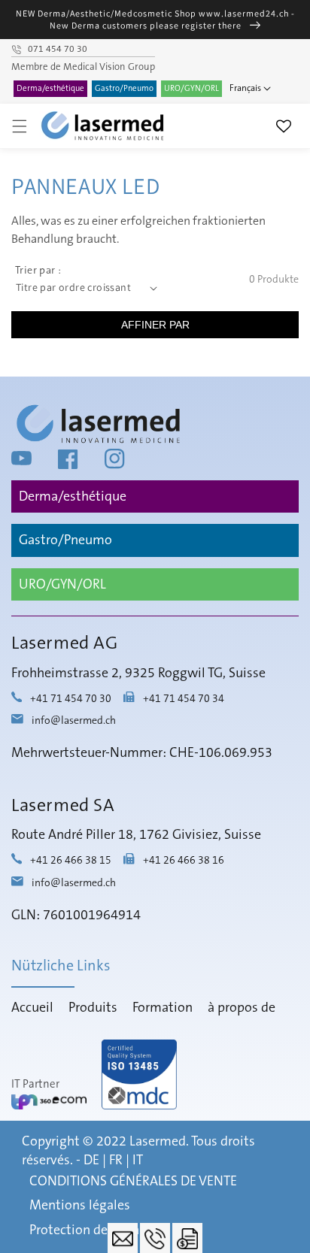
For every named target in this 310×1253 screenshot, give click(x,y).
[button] (19, 126)
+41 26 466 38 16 (183, 861)
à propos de (241, 1007)
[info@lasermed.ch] (123, 1238)
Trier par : (38, 271)
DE (91, 1160)
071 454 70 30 (57, 49)
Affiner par (155, 325)
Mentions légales (79, 1205)
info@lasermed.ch (74, 721)
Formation (162, 1007)
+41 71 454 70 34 (183, 699)
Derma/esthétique (50, 88)
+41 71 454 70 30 (70, 699)
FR (116, 1160)
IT (137, 1160)
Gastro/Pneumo (124, 88)
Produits (92, 1007)
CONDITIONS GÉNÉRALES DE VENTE (133, 1181)
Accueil (32, 1007)
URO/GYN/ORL (191, 88)
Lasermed (157, 1141)
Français (245, 88)
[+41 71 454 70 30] (155, 1238)
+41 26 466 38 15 (70, 861)
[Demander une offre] (187, 1238)
